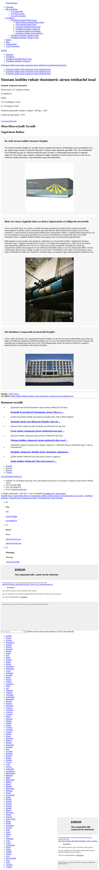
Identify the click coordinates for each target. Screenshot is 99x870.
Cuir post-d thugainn (9, 121)
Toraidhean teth (49, 494)
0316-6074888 (11, 517)
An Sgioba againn (17, 14)
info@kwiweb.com (19, 489)
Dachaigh (9, 7)
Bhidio (8, 40)
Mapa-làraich (61, 494)
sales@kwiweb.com (13, 543)
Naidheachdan (11, 44)
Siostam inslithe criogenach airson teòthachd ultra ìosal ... (39, 440)
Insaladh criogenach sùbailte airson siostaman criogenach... (40, 452)
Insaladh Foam (6, 496)
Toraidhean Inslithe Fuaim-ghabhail (28, 33)
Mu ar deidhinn (12, 9)
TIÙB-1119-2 (13, 394)
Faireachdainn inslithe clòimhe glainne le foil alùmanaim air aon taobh (56, 496)
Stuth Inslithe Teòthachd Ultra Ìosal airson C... (34, 461)
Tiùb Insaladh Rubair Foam (25, 24)
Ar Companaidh (17, 11)
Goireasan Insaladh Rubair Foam (28, 27)
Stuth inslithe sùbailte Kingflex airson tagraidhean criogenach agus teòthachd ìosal (42, 396)
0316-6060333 (11, 521)
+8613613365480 (12, 562)
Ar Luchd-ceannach (18, 16)
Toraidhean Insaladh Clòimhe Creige (25, 38)
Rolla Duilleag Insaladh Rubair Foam (29, 22)
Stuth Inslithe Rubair (21, 496)
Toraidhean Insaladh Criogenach (27, 29)
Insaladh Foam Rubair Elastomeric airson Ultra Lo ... (37, 412)
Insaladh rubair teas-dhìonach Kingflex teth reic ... (36, 421)
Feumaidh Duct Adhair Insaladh (50, 498)
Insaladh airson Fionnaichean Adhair (23, 498)
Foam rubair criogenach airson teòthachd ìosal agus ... (38, 431)
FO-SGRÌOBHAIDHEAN (11, 477)
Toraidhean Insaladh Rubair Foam (24, 20)
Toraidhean (10, 18)
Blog (8, 42)
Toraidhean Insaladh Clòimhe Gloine (25, 35)
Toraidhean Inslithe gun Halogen (27, 31)
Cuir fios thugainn (13, 46)
